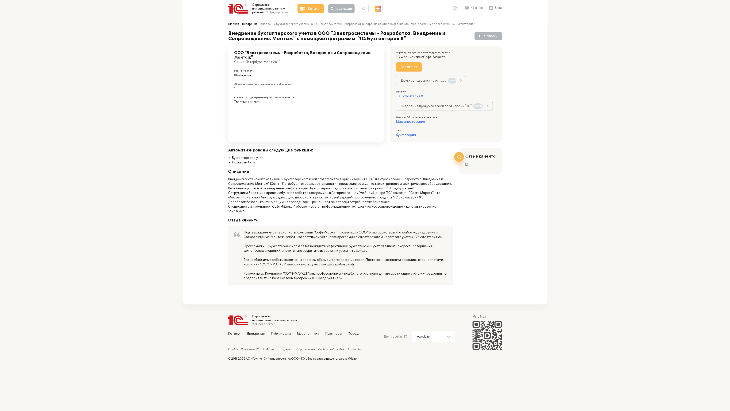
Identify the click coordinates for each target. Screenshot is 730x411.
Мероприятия (308, 334)
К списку (490, 36)
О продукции (341, 9)
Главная (233, 24)
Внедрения (249, 24)
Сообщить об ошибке (331, 349)
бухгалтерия (406, 135)
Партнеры (333, 334)
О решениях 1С (250, 349)
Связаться (409, 67)
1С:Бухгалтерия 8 (409, 96)
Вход (498, 8)
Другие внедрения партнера (428, 81)
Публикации (281, 334)
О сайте (233, 349)
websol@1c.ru (348, 358)
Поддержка (286, 349)
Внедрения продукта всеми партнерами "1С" (441, 106)
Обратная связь (305, 349)
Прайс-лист (269, 349)
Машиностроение (410, 122)
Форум (353, 334)
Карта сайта (355, 349)
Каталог (234, 334)
